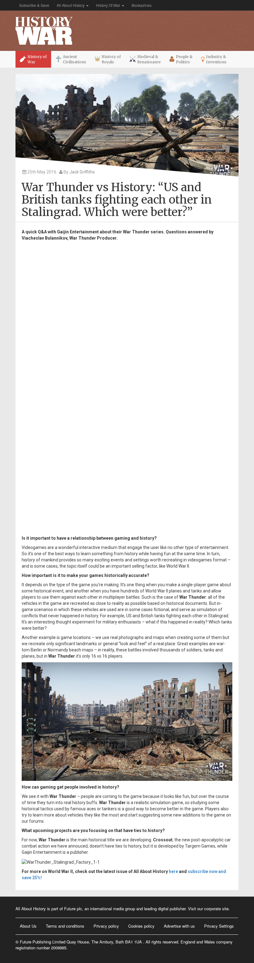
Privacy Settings (219, 926)
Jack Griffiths (82, 171)
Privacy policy (106, 926)
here (174, 871)
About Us (28, 926)
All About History (71, 5)
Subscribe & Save (34, 5)
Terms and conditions (65, 926)
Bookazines (141, 5)
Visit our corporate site (208, 908)
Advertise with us (179, 926)
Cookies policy (141, 926)
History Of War (108, 5)
